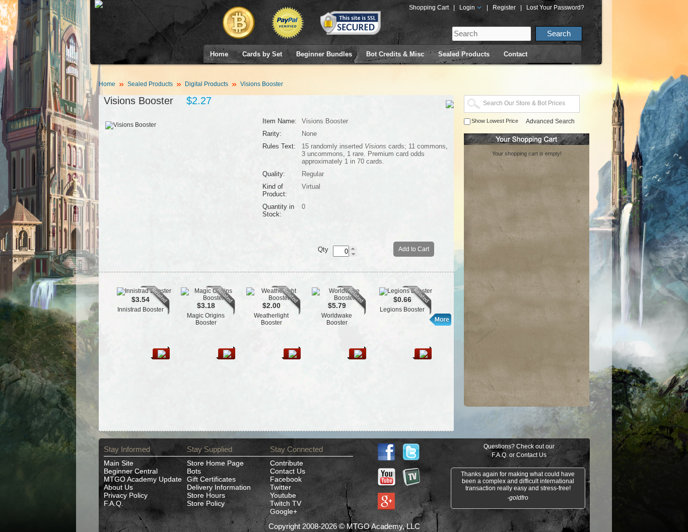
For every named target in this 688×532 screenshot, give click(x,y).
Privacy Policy (126, 495)
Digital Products (206, 84)
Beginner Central (131, 471)
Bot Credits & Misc (395, 54)
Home (219, 54)
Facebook (286, 479)
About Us (118, 487)
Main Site (118, 463)
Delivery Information (219, 487)
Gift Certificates (211, 479)
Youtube (283, 495)
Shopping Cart (429, 7)
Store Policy (206, 503)
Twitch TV (285, 503)
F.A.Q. (113, 503)
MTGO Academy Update (143, 479)
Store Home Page (215, 463)
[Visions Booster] (131, 124)
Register (504, 7)
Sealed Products (464, 54)
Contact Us (287, 471)
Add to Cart (413, 249)
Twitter (280, 487)
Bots (194, 471)
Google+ (283, 511)
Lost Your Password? (555, 7)
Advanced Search (550, 121)
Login (467, 7)
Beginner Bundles (324, 54)
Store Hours (206, 495)
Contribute (286, 463)
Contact (515, 54)
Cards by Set (262, 54)
